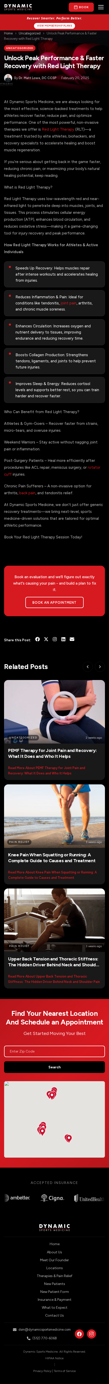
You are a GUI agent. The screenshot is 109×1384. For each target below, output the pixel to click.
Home (8, 33)
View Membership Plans (54, 25)
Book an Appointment (54, 602)
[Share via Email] (72, 640)
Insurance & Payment (54, 1300)
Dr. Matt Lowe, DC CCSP (38, 78)
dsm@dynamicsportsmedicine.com (45, 1329)
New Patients (54, 1284)
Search (54, 1067)
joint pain (69, 303)
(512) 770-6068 (44, 1338)
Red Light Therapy (58, 129)
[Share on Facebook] (37, 640)
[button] (42, 1132)
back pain (27, 493)
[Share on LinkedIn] (63, 640)
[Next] (100, 667)
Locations (54, 1268)
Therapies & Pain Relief (54, 1276)
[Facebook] (79, 1334)
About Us (54, 1252)
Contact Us (54, 1315)
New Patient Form (54, 1292)
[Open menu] (101, 7)
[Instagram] (54, 640)
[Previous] (88, 667)
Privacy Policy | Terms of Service (54, 1371)
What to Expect (54, 1307)
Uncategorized (30, 33)
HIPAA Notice (54, 1358)
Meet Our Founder (54, 1260)
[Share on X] (46, 640)
